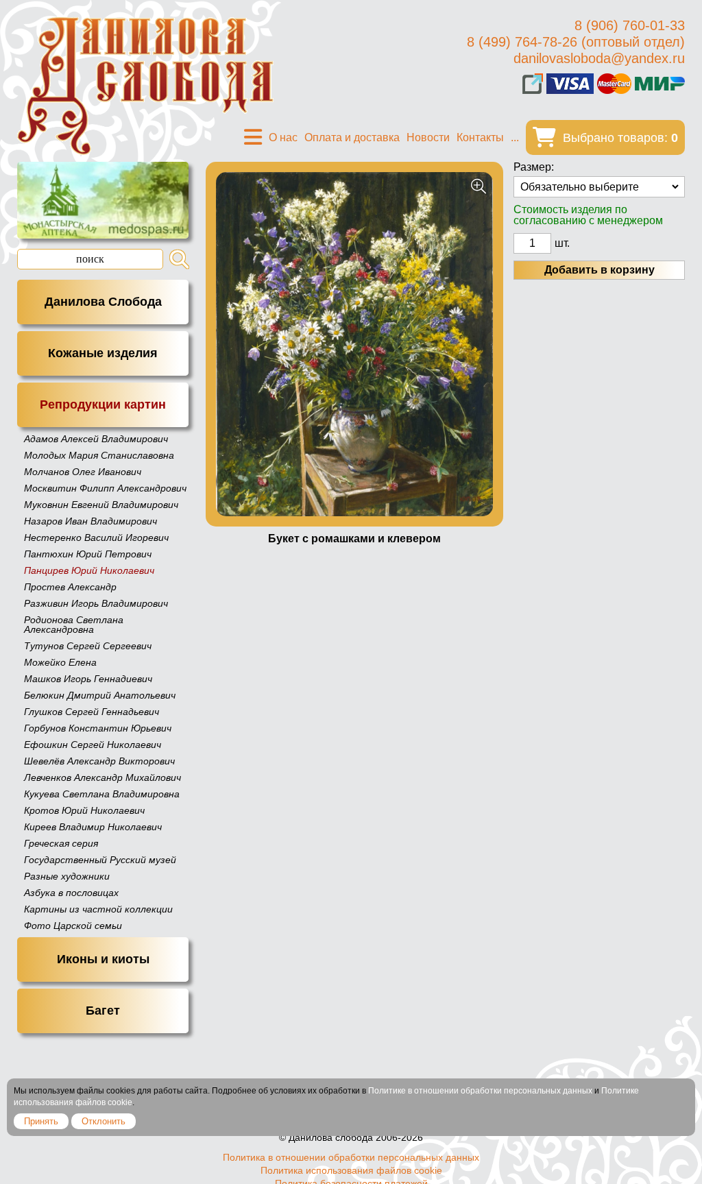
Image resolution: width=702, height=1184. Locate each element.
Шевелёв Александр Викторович (99, 761)
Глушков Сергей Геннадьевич (91, 711)
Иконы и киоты (103, 959)
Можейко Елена (60, 662)
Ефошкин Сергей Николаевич (92, 744)
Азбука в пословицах (71, 892)
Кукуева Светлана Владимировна (102, 794)
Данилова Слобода (103, 302)
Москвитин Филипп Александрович (105, 488)
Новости (428, 137)
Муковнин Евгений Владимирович (101, 504)
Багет (103, 1010)
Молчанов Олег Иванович (82, 471)
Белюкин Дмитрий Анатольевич (100, 695)
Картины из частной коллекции (98, 909)
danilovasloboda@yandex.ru (599, 58)
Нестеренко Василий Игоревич (96, 537)
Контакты (480, 137)
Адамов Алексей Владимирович (96, 439)
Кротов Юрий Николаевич (84, 810)
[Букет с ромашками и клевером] (354, 344)
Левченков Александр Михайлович (102, 777)
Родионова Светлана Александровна (73, 624)
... (515, 137)
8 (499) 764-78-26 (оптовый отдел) (576, 41)
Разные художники (67, 876)
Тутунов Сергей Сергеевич (88, 646)
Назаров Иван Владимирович (90, 521)
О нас (283, 137)
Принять (41, 1121)
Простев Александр (70, 587)
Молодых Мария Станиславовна (99, 455)
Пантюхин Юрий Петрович (88, 554)
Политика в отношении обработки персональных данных (351, 1157)
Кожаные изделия (103, 353)
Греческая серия (61, 843)
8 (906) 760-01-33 (629, 25)
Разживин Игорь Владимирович (96, 603)
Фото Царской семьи (73, 925)
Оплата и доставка (352, 137)
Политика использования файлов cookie (351, 1170)
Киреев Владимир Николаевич (93, 827)
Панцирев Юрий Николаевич (89, 570)
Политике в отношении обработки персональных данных (480, 1091)
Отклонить (103, 1121)
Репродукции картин (103, 404)
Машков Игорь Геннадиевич (88, 679)
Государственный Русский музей (100, 860)
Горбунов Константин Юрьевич (97, 728)
